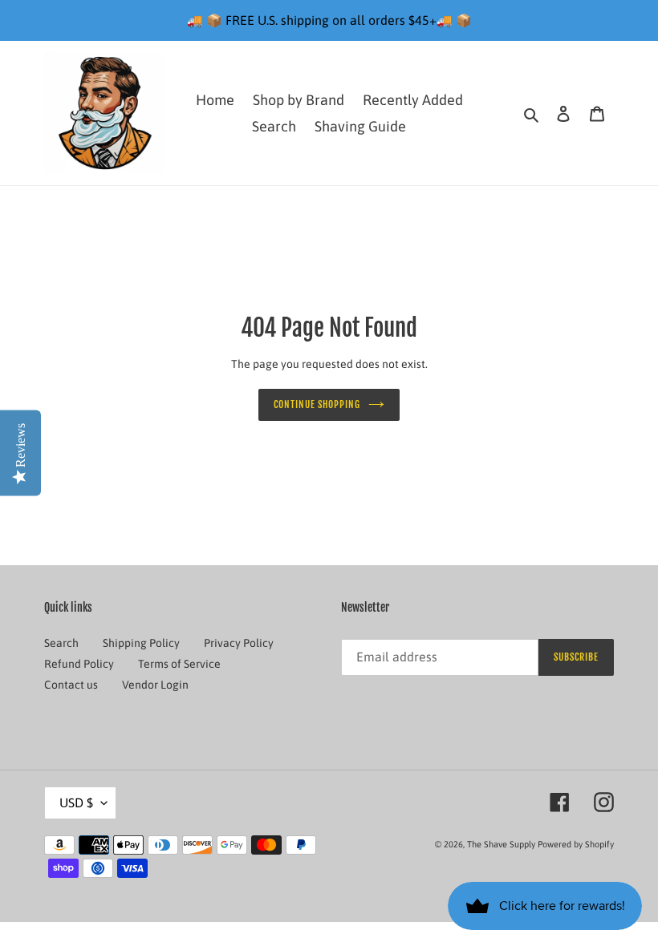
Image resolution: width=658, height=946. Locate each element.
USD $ (76, 802)
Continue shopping (317, 404)
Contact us (71, 684)
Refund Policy (79, 663)
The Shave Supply (501, 844)
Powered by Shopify (576, 844)
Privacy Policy (239, 643)
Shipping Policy (141, 643)
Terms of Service (179, 663)
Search (61, 643)
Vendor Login (155, 684)
